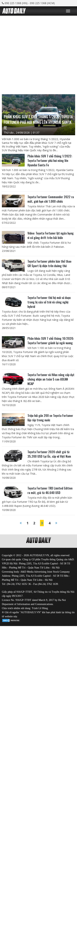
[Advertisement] (38, 54)
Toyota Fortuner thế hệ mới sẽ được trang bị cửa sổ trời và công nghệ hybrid (49, 302)
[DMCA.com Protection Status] (11, 619)
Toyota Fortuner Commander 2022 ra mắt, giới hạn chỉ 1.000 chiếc (50, 199)
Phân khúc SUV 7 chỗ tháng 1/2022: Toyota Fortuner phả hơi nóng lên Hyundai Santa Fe (49, 160)
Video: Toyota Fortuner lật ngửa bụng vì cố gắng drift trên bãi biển (50, 235)
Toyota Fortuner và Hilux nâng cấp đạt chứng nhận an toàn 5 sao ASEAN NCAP (50, 379)
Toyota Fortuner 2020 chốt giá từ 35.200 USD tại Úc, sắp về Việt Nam (49, 454)
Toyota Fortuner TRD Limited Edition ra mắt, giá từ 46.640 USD (50, 490)
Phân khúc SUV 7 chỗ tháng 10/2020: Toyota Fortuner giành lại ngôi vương (50, 340)
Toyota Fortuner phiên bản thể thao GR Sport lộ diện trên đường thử (49, 263)
